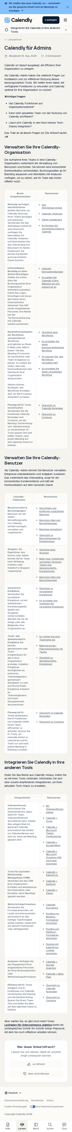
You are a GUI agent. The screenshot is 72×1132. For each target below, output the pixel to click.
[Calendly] (18, 20)
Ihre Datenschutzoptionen (50, 1106)
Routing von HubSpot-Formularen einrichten (52, 934)
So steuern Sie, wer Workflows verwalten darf (52, 359)
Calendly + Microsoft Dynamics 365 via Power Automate (53, 857)
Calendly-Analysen (52, 213)
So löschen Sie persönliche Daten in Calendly (53, 228)
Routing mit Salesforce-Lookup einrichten (52, 949)
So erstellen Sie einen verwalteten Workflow (52, 372)
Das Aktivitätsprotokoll (52, 206)
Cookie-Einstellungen (15, 1106)
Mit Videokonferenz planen (55, 809)
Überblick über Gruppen (47, 551)
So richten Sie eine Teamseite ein (49, 638)
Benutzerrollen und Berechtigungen (49, 522)
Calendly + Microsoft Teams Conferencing (53, 832)
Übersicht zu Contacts (49, 416)
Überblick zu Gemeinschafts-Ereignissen (48, 661)
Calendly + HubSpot (51, 883)
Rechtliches (37, 1100)
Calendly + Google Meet (53, 844)
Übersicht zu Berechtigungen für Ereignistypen (50, 538)
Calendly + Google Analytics (51, 965)
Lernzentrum (15, 39)
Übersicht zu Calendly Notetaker (52, 407)
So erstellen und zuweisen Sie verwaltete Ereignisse (51, 604)
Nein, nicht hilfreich (38, 1073)
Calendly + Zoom (51, 820)
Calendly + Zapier (51, 892)
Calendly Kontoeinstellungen (52, 270)
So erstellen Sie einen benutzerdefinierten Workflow (53, 346)
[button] (50, 20)
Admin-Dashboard (52, 219)
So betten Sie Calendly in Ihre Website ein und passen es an (50, 282)
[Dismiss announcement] (68, 7)
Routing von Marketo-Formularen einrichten (52, 918)
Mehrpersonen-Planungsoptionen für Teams (51, 649)
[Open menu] (65, 20)
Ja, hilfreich (38, 1064)
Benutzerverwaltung (50, 529)
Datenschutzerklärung (16, 1100)
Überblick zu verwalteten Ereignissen (46, 591)
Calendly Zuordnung (52, 906)
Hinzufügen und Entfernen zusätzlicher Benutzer (51, 511)
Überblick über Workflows (50, 334)
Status (50, 1100)
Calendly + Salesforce (52, 874)
